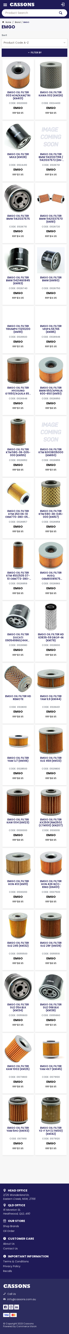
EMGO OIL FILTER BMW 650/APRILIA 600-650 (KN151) (51, 390)
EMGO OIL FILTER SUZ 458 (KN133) (51, 759)
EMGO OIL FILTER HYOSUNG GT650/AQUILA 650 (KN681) (18, 390)
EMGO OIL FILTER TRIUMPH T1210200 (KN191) (18, 329)
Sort (4, 35)
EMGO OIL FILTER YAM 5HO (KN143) (18, 1129)
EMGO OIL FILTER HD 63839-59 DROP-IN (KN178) (51, 637)
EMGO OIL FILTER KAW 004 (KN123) (18, 821)
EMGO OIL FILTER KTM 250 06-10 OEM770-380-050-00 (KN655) (18, 514)
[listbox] (34, 42)
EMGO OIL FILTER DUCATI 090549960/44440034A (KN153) (18, 637)
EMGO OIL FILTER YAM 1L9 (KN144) (51, 698)
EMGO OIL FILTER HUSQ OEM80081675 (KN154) (51, 575)
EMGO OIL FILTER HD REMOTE (18, 698)
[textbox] (29, 13)
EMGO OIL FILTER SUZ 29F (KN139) (51, 944)
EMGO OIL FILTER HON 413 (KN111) (18, 883)
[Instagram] (11, 1307)
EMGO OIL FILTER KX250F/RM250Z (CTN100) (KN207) (51, 822)
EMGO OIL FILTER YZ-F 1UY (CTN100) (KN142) (51, 1130)
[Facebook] (5, 1307)
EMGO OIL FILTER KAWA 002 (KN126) (51, 94)
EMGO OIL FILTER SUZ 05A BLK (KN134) (18, 1007)
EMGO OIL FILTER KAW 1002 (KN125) (18, 1068)
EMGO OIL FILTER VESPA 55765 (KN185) (51, 329)
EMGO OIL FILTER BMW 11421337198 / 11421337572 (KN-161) (51, 157)
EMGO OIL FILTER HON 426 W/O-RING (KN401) (51, 884)
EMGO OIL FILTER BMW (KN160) (51, 279)
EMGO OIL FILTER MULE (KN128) (18, 156)
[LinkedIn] (16, 1307)
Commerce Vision (26, 1326)
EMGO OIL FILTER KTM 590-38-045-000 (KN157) (51, 514)
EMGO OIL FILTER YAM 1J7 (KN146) (18, 759)
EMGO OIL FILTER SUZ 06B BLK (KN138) (51, 1007)
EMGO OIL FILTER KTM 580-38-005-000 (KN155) (18, 452)
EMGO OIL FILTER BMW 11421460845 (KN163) (18, 280)
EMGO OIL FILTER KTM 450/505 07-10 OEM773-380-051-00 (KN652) (18, 575)
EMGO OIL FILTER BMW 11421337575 (18, 217)
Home (8, 22)
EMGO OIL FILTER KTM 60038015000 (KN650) (50, 452)
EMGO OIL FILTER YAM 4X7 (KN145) (51, 1068)
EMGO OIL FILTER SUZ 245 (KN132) (18, 944)
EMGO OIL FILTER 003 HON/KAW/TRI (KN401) (18, 95)
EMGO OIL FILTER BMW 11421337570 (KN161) (51, 218)
